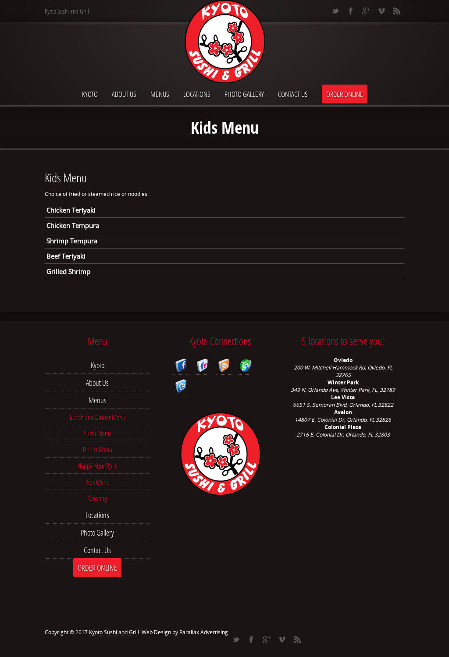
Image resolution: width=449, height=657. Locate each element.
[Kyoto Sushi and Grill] (224, 42)
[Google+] (366, 11)
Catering (97, 498)
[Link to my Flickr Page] (202, 367)
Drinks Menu (97, 449)
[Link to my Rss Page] (223, 367)
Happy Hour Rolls (97, 465)
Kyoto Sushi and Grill (114, 632)
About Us (124, 94)
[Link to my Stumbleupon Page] (245, 367)
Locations (196, 94)
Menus (159, 94)
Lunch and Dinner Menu (97, 417)
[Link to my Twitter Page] (180, 387)
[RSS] (396, 11)
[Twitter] (335, 11)
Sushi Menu (97, 433)
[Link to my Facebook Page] (180, 367)
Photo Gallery (244, 94)
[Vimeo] (381, 11)
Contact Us (293, 94)
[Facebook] (350, 11)
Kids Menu (98, 482)
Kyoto (90, 94)
